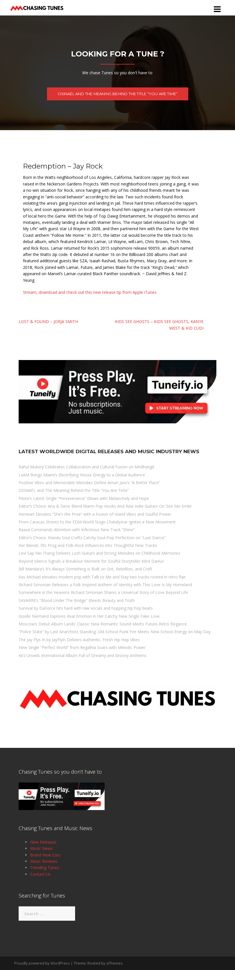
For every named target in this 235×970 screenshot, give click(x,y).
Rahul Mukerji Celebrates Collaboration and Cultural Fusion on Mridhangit (86, 467)
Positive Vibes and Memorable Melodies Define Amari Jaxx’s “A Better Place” (89, 482)
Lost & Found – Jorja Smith (48, 321)
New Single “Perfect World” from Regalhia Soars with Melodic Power (82, 647)
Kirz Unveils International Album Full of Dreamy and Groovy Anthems (82, 655)
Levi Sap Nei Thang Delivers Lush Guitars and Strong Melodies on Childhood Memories (99, 553)
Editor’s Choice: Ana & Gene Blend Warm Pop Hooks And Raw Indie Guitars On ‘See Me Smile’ (105, 506)
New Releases (43, 842)
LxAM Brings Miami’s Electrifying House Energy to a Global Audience (82, 475)
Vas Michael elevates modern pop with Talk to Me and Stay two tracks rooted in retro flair (102, 577)
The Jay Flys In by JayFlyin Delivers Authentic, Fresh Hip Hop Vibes (79, 639)
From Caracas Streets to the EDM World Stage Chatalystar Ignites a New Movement (97, 522)
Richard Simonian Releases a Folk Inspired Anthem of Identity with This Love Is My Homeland (105, 584)
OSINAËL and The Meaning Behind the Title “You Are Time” (118, 93)
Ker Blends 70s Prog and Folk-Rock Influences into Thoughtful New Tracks (88, 545)
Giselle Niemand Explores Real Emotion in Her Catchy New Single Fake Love (89, 616)
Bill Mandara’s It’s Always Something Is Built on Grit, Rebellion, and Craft (85, 569)
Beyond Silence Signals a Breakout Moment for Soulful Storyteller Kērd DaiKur (91, 561)
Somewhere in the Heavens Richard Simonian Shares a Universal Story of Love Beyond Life (103, 592)
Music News (41, 848)
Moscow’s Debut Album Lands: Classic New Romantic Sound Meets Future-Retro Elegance (103, 624)
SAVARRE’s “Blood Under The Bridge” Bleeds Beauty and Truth (77, 600)
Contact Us (40, 874)
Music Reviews (43, 861)
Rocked (93, 963)
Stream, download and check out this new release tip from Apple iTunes (90, 292)
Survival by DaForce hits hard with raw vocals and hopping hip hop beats (86, 608)
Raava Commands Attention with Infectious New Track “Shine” (77, 529)
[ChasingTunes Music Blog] (37, 7)
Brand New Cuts (45, 855)
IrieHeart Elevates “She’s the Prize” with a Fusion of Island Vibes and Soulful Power (95, 514)
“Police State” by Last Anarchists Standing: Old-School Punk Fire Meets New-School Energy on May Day (115, 631)
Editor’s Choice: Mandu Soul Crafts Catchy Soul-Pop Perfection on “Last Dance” (92, 537)
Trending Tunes (44, 867)
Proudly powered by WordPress (42, 963)
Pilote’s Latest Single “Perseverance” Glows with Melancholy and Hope (84, 498)
